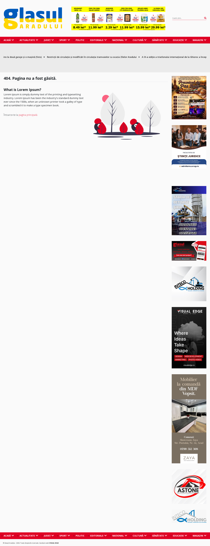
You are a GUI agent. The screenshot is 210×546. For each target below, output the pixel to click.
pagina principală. (28, 115)
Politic (80, 40)
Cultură (138, 40)
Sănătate (158, 40)
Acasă (7, 40)
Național (118, 40)
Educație (178, 40)
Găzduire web (44, 543)
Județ (47, 40)
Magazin (198, 40)
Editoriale (96, 40)
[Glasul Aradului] (34, 18)
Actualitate (27, 40)
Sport (63, 40)
